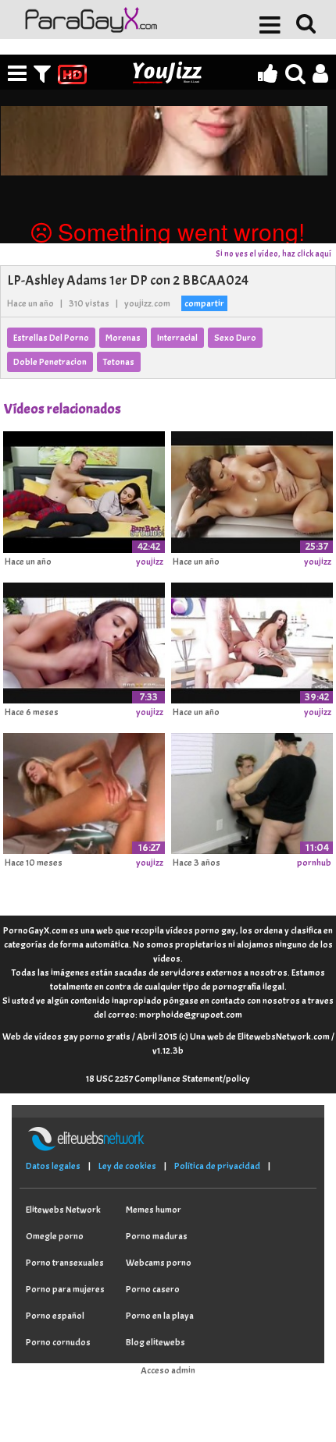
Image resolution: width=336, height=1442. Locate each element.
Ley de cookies (127, 1166)
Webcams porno (158, 1262)
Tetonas (118, 362)
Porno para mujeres (65, 1289)
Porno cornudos (58, 1342)
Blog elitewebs (155, 1342)
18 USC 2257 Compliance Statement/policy (168, 1078)
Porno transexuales (65, 1262)
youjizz (149, 561)
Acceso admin (168, 1370)
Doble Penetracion (50, 362)
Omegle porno (55, 1236)
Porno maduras (157, 1236)
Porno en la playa (160, 1315)
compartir (204, 303)
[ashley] (84, 791)
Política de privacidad (217, 1166)
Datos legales (53, 1166)
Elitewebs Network (63, 1209)
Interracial (177, 337)
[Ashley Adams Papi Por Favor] (84, 490)
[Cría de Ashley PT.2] (252, 791)
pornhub (314, 862)
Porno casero (153, 1289)
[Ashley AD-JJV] (252, 640)
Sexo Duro (235, 337)
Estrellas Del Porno (51, 337)
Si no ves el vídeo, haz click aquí (273, 253)
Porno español (55, 1315)
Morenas (123, 337)
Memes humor (153, 1209)
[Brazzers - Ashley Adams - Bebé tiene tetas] (84, 640)
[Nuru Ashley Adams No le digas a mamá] (252, 490)
